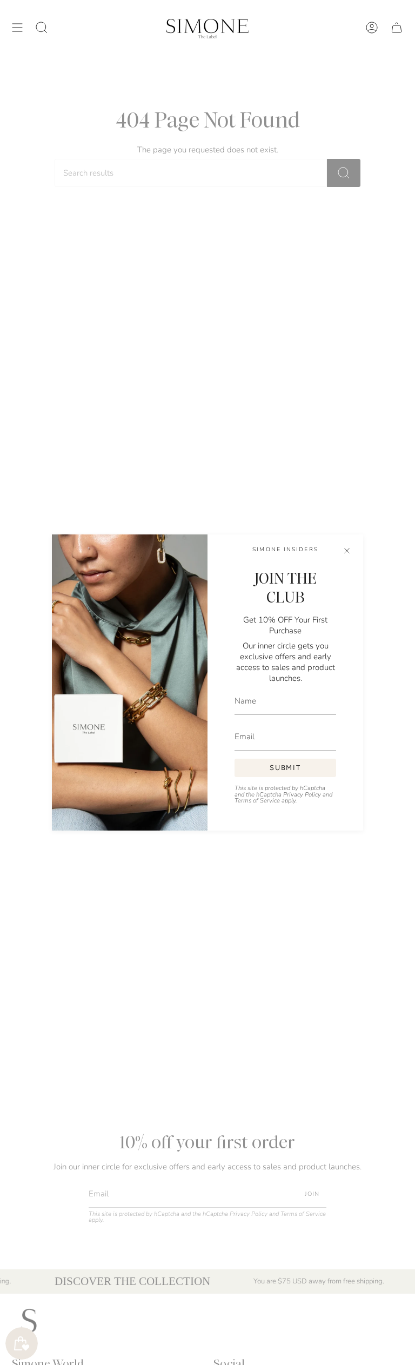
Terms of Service (257, 801)
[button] (41, 27)
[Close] (347, 550)
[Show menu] (17, 27)
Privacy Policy (302, 795)
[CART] (396, 27)
